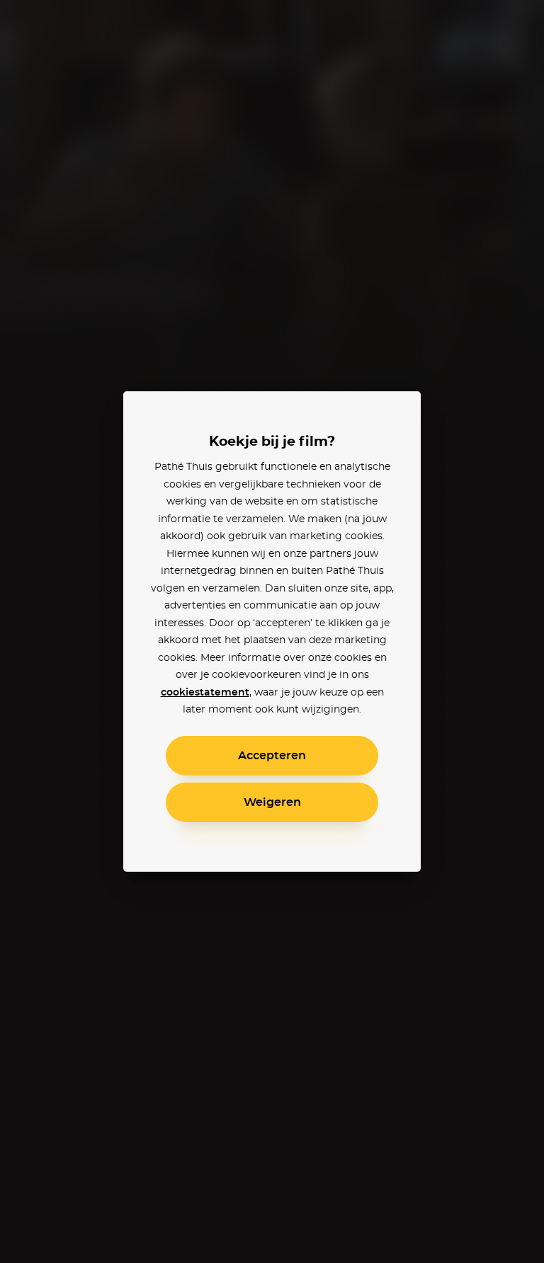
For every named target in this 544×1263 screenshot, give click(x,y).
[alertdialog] (272, 631)
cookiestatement (205, 693)
